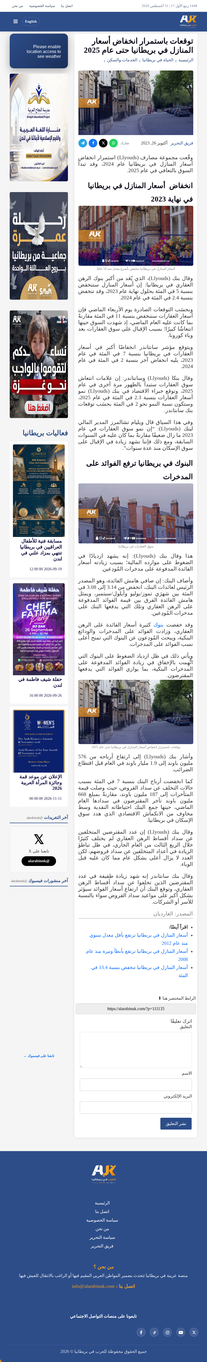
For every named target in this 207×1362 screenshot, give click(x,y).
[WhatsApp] (113, 143)
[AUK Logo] (103, 1174)
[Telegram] (82, 143)
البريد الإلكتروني (178, 1096)
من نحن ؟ (104, 1266)
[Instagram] (167, 1332)
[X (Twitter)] (103, 143)
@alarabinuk (39, 861)
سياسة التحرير (102, 1237)
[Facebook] (93, 143)
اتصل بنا (67, 6)
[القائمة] (15, 21)
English (31, 21)
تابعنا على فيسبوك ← (38, 1056)
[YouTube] (180, 1332)
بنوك (158, 625)
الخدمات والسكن (122, 60)
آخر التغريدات (47, 817)
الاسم (187, 1073)
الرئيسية (185, 60)
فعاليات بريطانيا (45, 433)
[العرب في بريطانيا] (188, 21)
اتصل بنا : (125, 1286)
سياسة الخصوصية (42, 6)
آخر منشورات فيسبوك (39, 880)
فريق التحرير (182, 143)
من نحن (17, 6)
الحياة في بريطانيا (157, 60)
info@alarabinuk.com (93, 1286)
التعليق (186, 1026)
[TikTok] (154, 1332)
